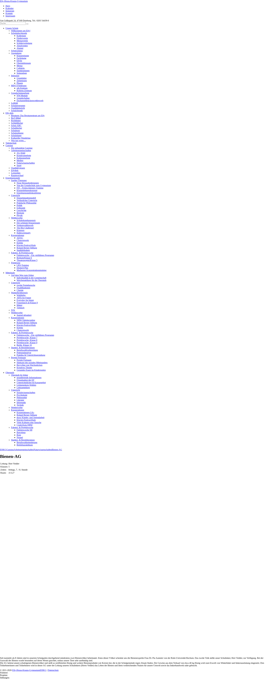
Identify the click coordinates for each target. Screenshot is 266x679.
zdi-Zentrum (22, 88)
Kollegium (21, 36)
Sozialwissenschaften (26, 392)
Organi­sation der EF (25, 380)
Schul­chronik (17, 110)
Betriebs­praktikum (25, 445)
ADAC (20, 238)
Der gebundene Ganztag (21, 148)
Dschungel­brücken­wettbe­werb (30, 100)
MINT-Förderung (18, 85)
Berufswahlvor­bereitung (27, 350)
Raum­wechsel (17, 175)
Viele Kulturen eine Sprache (29, 422)
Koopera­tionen (17, 235)
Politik (19, 205)
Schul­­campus (17, 50)
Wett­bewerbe (17, 218)
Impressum (10, 16)
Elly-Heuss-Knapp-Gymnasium (14, 1)
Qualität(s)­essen (18, 168)
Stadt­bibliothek (23, 250)
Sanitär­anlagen (23, 70)
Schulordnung (17, 133)
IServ (8, 6)
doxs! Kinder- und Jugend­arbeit (30, 417)
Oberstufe (10, 372)
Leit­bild (14, 103)
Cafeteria (21, 68)
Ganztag (9, 145)
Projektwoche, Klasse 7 (27, 337)
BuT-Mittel (16, 118)
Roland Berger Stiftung (27, 248)
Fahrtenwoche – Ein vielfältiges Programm (35, 255)
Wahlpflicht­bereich (19, 293)
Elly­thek (14, 170)
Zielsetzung (22, 80)
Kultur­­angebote (23, 158)
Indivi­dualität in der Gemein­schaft (31, 278)
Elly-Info (9, 113)
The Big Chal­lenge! (25, 228)
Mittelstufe (10, 273)
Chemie (20, 290)
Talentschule (11, 143)
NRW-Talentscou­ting (26, 320)
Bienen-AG (57, 449)
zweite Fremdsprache (26, 285)
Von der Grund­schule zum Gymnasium (34, 185)
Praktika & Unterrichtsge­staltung (31, 355)
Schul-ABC (16, 125)
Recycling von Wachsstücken (29, 365)
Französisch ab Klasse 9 (27, 303)
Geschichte (21, 210)
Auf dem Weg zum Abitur (22, 275)
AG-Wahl (21, 153)
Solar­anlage (22, 73)
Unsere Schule (12, 28)
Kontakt (9, 13)
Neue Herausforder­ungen (28, 183)
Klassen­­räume (23, 55)
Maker (19, 305)
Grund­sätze (22, 78)
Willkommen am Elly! (20, 31)
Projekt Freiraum (18, 357)
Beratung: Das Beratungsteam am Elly (28, 115)
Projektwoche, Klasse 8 (27, 340)
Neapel (20, 437)
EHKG (3, 449)
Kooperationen (17, 317)
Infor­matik (21, 402)
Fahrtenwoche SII (24, 430)
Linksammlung (23, 387)
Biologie (20, 213)
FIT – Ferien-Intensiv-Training (30, 188)
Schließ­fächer (17, 123)
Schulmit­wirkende (19, 33)
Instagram (10, 11)
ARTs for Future (24, 298)
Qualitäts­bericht (18, 108)
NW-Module (22, 95)
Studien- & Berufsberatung (23, 347)
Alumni (20, 48)
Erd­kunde (21, 208)
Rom (19, 435)
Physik (20, 215)
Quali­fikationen (23, 288)
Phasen (20, 83)
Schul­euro (15, 130)
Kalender (10, 8)
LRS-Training (23, 265)
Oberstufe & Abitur (19, 375)
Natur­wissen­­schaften (26, 163)
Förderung (15, 263)
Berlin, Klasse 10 (24, 345)
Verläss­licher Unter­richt (27, 200)
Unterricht (15, 195)
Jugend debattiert (24, 315)
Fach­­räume (21, 58)
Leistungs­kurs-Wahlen (26, 385)
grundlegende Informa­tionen (29, 377)
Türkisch (20, 308)
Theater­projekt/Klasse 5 (27, 260)
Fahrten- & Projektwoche (22, 253)
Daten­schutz (53, 670)
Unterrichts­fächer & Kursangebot (31, 382)
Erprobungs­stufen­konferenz (29, 193)
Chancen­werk (23, 240)
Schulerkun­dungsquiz (26, 220)
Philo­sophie (22, 397)
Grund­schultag (23, 98)
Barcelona (21, 432)
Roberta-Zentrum (24, 90)
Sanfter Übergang (19, 180)
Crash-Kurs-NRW (25, 425)
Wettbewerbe (17, 312)
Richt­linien (16, 120)
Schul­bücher (16, 128)
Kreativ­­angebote (24, 155)
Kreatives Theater (24, 367)
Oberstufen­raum (24, 63)
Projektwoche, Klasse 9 (27, 342)
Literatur (20, 400)
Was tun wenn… (18, 140)
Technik (20, 405)
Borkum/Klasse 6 (24, 258)
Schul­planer (16, 135)
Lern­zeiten (15, 173)
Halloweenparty (24, 233)
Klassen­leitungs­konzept (27, 190)
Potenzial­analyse (24, 352)
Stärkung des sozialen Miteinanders (32, 362)
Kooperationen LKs (25, 412)
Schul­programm (18, 105)
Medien (20, 160)
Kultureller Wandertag (20, 138)
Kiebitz (20, 243)
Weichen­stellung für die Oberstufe (31, 280)
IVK (13, 310)
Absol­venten (22, 45)
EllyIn (19, 60)
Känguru (20, 230)
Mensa (19, 65)
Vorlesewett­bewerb (25, 225)
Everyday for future (25, 300)
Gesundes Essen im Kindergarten (31, 370)
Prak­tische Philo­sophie (26, 203)
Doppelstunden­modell (26, 198)
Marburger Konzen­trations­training (31, 270)
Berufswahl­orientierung (27, 442)
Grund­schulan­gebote (20, 93)
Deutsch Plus (22, 268)
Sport (19, 165)
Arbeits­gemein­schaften (21, 150)
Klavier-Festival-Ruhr (26, 245)
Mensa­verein (22, 41)
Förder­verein (22, 38)
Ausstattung (16, 53)
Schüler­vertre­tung (24, 43)
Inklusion (15, 75)
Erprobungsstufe (13, 178)
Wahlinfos (21, 295)
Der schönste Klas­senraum (28, 223)
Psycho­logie (22, 395)
